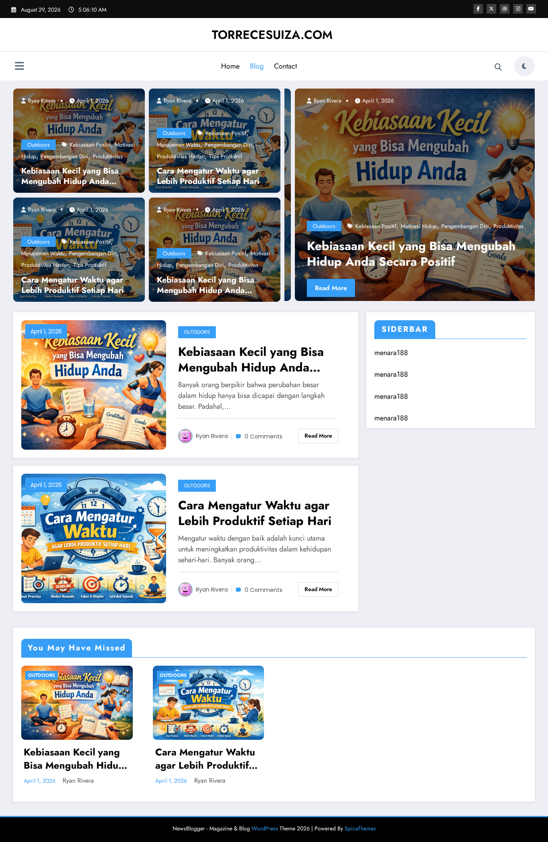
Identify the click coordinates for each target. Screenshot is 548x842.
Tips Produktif (89, 265)
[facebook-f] (478, 9)
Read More (320, 288)
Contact (285, 66)
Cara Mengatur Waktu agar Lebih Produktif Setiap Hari (72, 285)
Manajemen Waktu (43, 253)
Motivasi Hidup (408, 226)
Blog (257, 66)
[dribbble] (504, 9)
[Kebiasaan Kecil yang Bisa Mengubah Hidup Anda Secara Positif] (409, 195)
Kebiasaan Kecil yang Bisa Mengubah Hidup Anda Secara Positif (70, 176)
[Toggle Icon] (19, 67)
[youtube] (531, 9)
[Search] (498, 67)
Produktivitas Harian (45, 265)
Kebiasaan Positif (90, 145)
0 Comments (263, 436)
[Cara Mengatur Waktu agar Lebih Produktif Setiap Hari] (93, 537)
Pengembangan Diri (64, 156)
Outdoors (38, 145)
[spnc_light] (524, 66)
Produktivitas (108, 156)
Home (230, 66)
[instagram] (518, 9)
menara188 (391, 352)
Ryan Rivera (41, 101)
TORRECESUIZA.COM (272, 34)
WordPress (265, 828)
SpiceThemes (360, 828)
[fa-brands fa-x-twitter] (491, 9)
